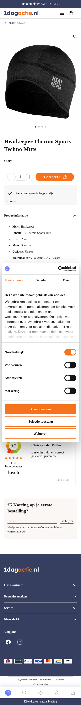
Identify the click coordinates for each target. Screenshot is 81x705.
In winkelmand (51, 176)
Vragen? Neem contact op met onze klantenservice (40, 193)
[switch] (70, 365)
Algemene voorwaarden (27, 680)
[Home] (21, 13)
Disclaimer (59, 680)
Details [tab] (41, 280)
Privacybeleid (45, 680)
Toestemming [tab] (15, 280)
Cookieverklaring (40, 684)
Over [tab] (66, 280)
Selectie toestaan (40, 421)
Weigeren (40, 433)
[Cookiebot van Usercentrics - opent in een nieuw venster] (58, 268)
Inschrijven (67, 521)
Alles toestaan (40, 409)
